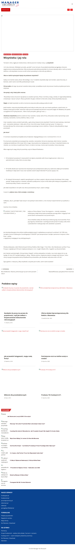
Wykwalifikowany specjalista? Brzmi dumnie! (61, 270)
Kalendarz (4, 541)
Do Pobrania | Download (8, 523)
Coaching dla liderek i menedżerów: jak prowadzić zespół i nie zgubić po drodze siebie (34, 431)
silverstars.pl (4, 503)
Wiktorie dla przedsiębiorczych (15, 395)
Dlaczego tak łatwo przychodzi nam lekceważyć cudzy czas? (27, 423)
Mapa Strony (4, 520)
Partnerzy (4, 531)
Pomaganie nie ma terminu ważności (20, 482)
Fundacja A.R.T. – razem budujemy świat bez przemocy (16, 536)
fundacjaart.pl (5, 495)
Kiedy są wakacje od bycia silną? (19, 475)
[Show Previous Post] (68, 10)
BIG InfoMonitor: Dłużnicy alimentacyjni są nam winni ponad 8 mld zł (18, 271)
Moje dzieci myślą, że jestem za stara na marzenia (24, 438)
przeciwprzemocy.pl (7, 500)
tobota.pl (3, 505)
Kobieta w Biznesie (17, 54)
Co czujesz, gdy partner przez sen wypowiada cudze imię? (26, 453)
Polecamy (25, 54)
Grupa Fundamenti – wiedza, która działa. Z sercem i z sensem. (19, 533)
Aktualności (7, 54)
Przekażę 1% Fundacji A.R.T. (51, 395)
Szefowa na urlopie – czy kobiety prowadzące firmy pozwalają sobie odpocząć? (32, 445)
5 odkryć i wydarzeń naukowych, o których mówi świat (25, 460)
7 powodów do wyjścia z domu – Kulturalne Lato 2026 (25, 467)
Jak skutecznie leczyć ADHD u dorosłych (19, 416)
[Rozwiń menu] (72, 4)
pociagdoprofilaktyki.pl (7, 508)
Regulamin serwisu (6, 518)
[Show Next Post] (71, 10)
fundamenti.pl (5, 498)
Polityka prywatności (7, 515)
